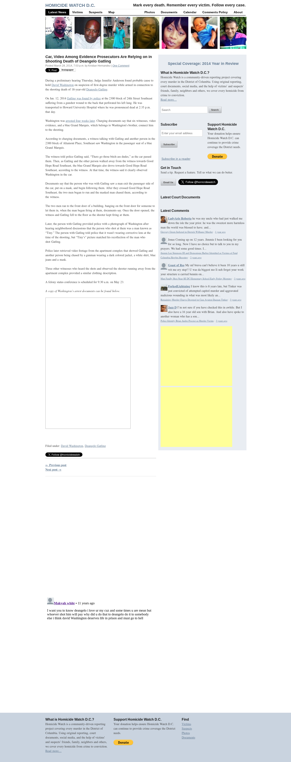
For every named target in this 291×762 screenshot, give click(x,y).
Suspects (95, 12)
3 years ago (196, 257)
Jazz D (172, 307)
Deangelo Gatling (96, 89)
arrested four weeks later (80, 121)
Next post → (53, 469)
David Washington (63, 85)
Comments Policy (215, 12)
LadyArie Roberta (180, 218)
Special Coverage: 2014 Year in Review (203, 63)
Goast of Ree (176, 265)
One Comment (120, 65)
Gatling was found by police (84, 98)
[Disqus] (100, 534)
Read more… (169, 99)
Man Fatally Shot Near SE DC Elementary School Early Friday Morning (196, 278)
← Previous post (55, 465)
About (238, 12)
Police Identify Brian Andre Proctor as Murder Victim (187, 320)
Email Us (168, 182)
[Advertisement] (196, 356)
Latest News (57, 12)
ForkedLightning (179, 286)
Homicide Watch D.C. (70, 5)
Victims (77, 12)
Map (111, 12)
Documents (169, 12)
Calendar (189, 12)
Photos (149, 12)
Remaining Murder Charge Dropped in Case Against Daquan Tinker (194, 299)
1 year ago (220, 231)
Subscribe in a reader (175, 158)
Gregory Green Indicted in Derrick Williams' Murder (187, 231)
